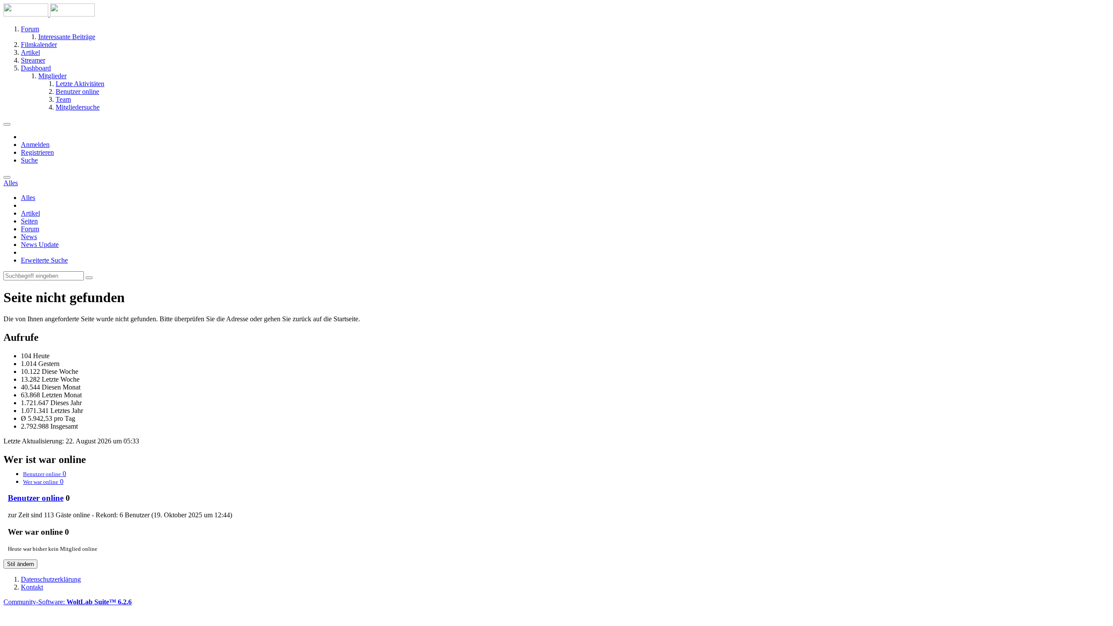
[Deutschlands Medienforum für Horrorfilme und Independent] (49, 14)
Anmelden (35, 144)
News (29, 236)
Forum (30, 229)
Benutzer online (35, 498)
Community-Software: (67, 602)
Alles (28, 197)
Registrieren (37, 152)
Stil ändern (20, 564)
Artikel (30, 213)
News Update (40, 244)
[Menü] (6, 124)
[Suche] (6, 177)
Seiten (29, 221)
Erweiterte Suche (44, 260)
